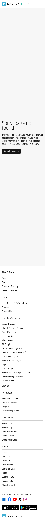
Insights (5, 407)
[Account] (34, 4)
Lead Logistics (8, 336)
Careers (5, 452)
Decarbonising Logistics (12, 377)
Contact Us (7, 311)
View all (5, 386)
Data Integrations (9, 431)
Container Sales (9, 469)
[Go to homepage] (11, 4)
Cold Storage (7, 368)
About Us (6, 456)
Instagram (25, 499)
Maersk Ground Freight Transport (16, 372)
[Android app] (28, 507)
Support (28, 4)
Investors (6, 460)
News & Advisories (10, 398)
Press (4, 473)
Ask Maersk (22, 4)
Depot (4, 364)
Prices (4, 278)
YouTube (15, 499)
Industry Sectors (9, 402)
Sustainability (8, 477)
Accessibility (7, 481)
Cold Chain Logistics (11, 356)
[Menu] (40, 4)
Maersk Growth (8, 485)
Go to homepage (11, 151)
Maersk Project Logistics (13, 360)
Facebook (9, 499)
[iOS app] (10, 507)
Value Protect (8, 381)
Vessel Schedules (9, 290)
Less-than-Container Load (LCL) (16, 352)
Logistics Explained (10, 411)
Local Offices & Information (14, 303)
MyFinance (7, 423)
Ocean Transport (9, 324)
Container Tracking (10, 286)
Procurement (8, 465)
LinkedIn (4, 499)
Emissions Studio (9, 440)
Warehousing (8, 340)
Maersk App (7, 427)
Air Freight (6, 344)
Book (4, 282)
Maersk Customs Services (13, 328)
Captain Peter (8, 436)
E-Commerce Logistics (12, 348)
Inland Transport (9, 332)
